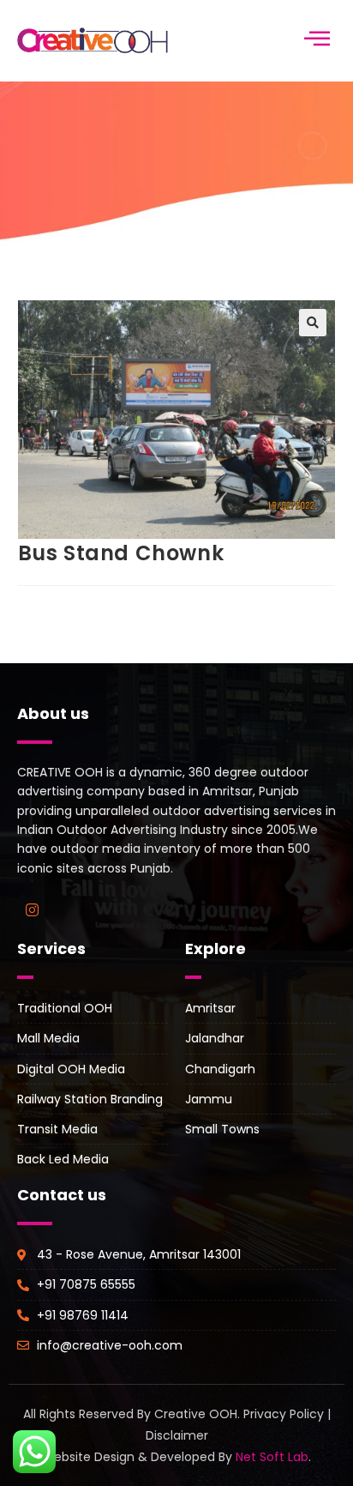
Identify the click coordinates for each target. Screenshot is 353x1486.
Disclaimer (177, 1435)
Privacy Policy (283, 1414)
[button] (312, 322)
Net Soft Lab (272, 1456)
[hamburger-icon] (316, 40)
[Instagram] (31, 909)
